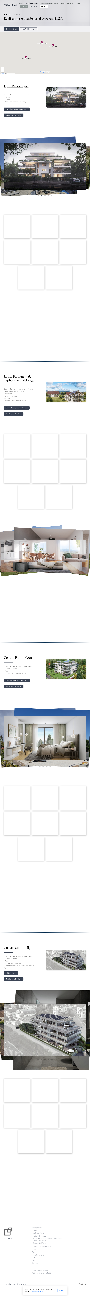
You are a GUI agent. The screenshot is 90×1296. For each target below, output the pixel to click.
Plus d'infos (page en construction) (16, 109)
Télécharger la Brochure (13, 115)
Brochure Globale (11, 29)
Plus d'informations (37, 1291)
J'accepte (61, 1290)
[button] (39, 710)
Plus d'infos (10, 917)
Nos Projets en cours (28, 29)
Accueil (8, 14)
